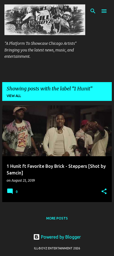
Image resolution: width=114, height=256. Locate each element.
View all (14, 96)
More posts (57, 218)
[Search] (93, 11)
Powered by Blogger (60, 236)
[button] (104, 191)
